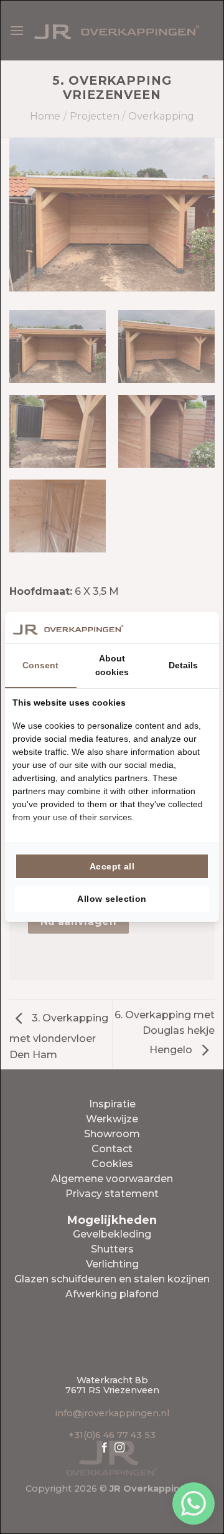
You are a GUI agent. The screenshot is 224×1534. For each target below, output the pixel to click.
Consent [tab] (40, 665)
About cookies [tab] (112, 665)
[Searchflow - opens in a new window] (196, 628)
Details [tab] (183, 665)
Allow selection (111, 899)
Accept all (112, 866)
